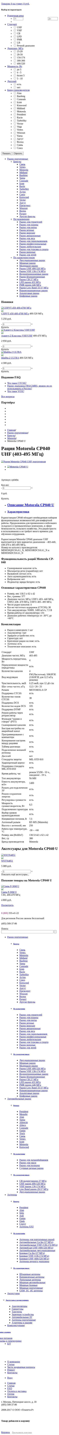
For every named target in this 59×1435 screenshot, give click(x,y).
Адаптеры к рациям (22, 1322)
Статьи (11, 1385)
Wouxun (21, 132)
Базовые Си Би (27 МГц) (32, 1253)
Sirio (21, 1213)
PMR (19, 39)
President (21, 114)
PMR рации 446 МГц (30, 1085)
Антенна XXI (26, 1226)
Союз (20, 148)
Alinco (22, 1125)
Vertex (20, 129)
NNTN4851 (7, 861)
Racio (20, 117)
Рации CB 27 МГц (28, 1079)
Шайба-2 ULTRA (10, 358)
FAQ (9, 1388)
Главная (11, 430)
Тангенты (17, 1311)
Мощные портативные (31, 1288)
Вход (9, 1377)
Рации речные (26, 1023)
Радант (22, 999)
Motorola (21, 111)
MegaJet (23, 1114)
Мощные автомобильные (32, 1282)
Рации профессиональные (32, 1036)
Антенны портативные (24, 1320)
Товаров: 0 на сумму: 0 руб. (15, 3)
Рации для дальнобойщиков (33, 1160)
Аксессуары (13, 1293)
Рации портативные (17, 432)
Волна (20, 142)
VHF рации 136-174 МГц (32, 1186)
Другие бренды (27, 1002)
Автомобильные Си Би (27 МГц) (36, 1242)
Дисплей (11, 81)
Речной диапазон (26, 45)
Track (22, 1133)
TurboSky (21, 120)
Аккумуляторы (19, 1306)
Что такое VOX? (15, 391)
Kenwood (21, 105)
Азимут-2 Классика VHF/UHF (17, 335)
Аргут (20, 139)
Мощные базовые (28, 1285)
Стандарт (12, 24)
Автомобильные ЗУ (22, 1317)
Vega (19, 126)
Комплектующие (16, 1325)
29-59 (20, 54)
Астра (22, 977)
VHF (19, 30)
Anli (21, 1215)
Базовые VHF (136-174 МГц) (34, 1256)
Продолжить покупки (22, 1432)
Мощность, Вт (14, 66)
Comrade (21, 99)
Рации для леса (27, 1031)
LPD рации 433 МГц (30, 1082)
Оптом (10, 1394)
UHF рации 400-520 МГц (32, 1183)
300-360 (21, 60)
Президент (24, 991)
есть (19, 84)
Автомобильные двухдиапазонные (37, 1250)
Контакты (12, 1396)
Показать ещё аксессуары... (15, 874)
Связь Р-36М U (9, 892)
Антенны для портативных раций (36, 1239)
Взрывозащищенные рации (33, 1090)
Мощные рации (27, 1063)
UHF (19, 27)
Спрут (22, 1224)
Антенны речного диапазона (34, 1261)
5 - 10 (20, 78)
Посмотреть (7, 905)
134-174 (21, 57)
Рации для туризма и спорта (33, 1042)
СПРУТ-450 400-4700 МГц (15, 313)
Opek (22, 1221)
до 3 (19, 69)
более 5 (21, 75)
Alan (19, 93)
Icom (19, 102)
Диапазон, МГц (15, 48)
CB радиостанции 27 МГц (32, 1181)
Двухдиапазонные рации (32, 1060)
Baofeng (21, 96)
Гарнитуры (17, 1309)
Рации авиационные (30, 1028)
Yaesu (20, 136)
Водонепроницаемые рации (33, 1074)
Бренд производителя (18, 90)
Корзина (5, 1432)
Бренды (11, 435)
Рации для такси (27, 1162)
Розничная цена (15, 15)
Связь (20, 145)
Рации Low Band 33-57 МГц (33, 1087)
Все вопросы (8, 396)
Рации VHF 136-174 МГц (32, 1071)
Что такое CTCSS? (16, 383)
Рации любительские (30, 1039)
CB (18, 33)
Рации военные (27, 1045)
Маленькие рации (28, 1065)
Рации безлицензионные (32, 1076)
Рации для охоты (28, 1020)
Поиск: (4, 928)
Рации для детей (27, 1047)
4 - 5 (19, 72)
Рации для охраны (28, 1017)
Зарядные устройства (23, 1314)
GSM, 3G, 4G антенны (31, 1290)
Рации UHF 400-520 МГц (32, 1068)
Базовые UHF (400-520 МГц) (34, 1258)
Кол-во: (5, 485)
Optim (22, 1130)
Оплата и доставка (16, 1391)
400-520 (21, 63)
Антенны (12, 1194)
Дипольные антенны (30, 1279)
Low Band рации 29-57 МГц (33, 1189)
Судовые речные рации (31, 1168)
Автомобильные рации (19, 1098)
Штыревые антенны (29, 1274)
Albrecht (23, 1122)
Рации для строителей (30, 1014)
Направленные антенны (31, 1277)
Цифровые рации (28, 1096)
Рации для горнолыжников (33, 1034)
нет (18, 87)
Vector (20, 123)
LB (18, 42)
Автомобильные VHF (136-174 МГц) (38, 1245)
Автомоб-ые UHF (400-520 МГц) (36, 1247)
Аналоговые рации (29, 1093)
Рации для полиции (29, 1165)
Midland (21, 108)
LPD (19, 36)
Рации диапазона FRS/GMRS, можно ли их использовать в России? (29, 387)
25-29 (20, 51)
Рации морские (27, 1025)
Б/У (9, 1343)
